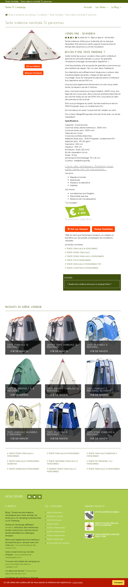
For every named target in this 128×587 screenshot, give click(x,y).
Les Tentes (101, 7)
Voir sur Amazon (33, 66)
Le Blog (115, 7)
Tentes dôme (52, 524)
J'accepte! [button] (118, 583)
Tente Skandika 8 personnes (97, 346)
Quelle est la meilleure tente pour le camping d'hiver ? (90, 284)
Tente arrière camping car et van (107, 535)
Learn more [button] (77, 582)
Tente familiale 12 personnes (17, 346)
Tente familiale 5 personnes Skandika (99, 389)
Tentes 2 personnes (56, 535)
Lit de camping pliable (107, 512)
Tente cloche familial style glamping (107, 524)
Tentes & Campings (15, 7)
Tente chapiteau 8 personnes (82, 268)
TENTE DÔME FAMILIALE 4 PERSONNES (85, 256)
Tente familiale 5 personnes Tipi (84, 264)
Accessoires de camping (58, 543)
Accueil (88, 7)
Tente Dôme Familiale (78, 252)
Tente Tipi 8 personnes (79, 260)
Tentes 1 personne (55, 539)
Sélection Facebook (33, 73)
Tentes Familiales (56, 15)
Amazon (9, 527)
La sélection (42, 15)
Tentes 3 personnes (56, 532)
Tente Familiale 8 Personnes (82, 249)
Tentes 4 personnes (56, 528)
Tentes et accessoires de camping (21, 15)
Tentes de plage (54, 520)
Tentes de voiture (55, 516)
